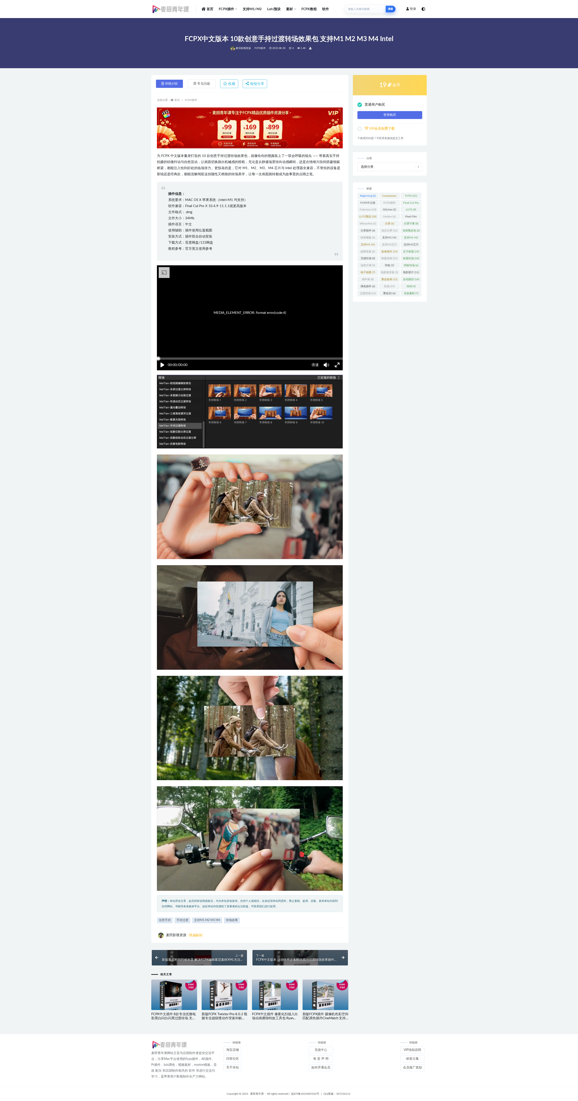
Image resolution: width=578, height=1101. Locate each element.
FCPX (411, 195)
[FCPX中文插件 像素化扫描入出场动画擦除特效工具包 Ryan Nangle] (275, 995)
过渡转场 (368, 293)
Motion (389, 216)
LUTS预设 (367, 216)
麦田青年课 (257, 1093)
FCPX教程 (309, 9)
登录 (413, 9)
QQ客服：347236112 (337, 1093)
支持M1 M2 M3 (411, 238)
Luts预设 (274, 9)
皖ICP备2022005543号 (305, 1093)
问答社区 (232, 1058)
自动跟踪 (411, 279)
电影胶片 (411, 272)
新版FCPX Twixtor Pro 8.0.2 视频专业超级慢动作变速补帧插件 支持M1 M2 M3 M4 (224, 1018)
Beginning (368, 195)
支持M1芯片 (389, 245)
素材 (289, 9)
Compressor (389, 196)
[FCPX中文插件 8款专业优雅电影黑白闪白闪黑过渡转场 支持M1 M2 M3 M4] (174, 995)
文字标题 (411, 251)
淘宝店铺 (232, 1050)
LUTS (411, 209)
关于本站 (232, 1067)
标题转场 (411, 258)
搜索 (390, 9)
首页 (210, 9)
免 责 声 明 (321, 1058)
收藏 (231, 84)
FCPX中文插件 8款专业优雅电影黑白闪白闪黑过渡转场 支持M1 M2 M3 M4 (173, 1018)
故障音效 (368, 251)
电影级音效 (389, 272)
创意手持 (165, 920)
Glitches (389, 209)
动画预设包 (411, 230)
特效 (389, 265)
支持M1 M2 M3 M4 (207, 920)
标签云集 (412, 1058)
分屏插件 (368, 230)
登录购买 (389, 115)
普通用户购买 (375, 104)
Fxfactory (368, 209)
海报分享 (256, 84)
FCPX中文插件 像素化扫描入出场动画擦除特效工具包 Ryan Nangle (275, 1018)
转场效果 (232, 920)
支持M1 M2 (389, 238)
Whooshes (368, 223)
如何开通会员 (320, 1067)
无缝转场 (368, 258)
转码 (411, 286)
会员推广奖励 (412, 1067)
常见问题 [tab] (203, 83)
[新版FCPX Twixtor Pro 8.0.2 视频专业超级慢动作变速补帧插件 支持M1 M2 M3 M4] (224, 995)
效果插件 (389, 251)
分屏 (389, 223)
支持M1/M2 (252, 9)
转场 (389, 286)
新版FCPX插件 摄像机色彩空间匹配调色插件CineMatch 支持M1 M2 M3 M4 (325, 1018)
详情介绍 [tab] (171, 83)
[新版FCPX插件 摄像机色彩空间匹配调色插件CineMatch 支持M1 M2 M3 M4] (325, 995)
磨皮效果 (389, 279)
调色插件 (368, 286)
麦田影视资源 (243, 48)
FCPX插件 (226, 9)
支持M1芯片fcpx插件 (411, 245)
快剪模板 (368, 237)
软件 (325, 9)
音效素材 (411, 293)
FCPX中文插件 (367, 203)
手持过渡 (182, 920)
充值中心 (321, 1050)
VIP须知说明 (412, 1050)
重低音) (389, 293)
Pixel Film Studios (411, 217)
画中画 (368, 279)
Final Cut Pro (411, 203)
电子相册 (368, 272)
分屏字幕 (411, 223)
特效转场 (411, 265)
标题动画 (389, 258)
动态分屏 (389, 230)
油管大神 (368, 265)
